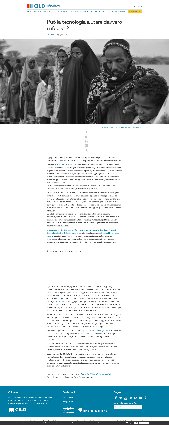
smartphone (60, 301)
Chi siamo (37, 11)
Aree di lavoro (48, 11)
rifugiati (112, 127)
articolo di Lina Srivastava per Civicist (98, 374)
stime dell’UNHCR (64, 165)
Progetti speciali (86, 11)
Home (29, 11)
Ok (136, 423)
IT (138, 6)
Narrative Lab (134, 11)
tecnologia (105, 127)
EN (141, 6)
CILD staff (50, 35)
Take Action (99, 11)
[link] (134, 6)
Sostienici (122, 11)
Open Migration (136, 127)
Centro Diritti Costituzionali (67, 11)
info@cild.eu (67, 402)
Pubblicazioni (111, 11)
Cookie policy (144, 423)
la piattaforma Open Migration (94, 331)
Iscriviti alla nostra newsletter (125, 403)
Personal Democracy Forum (123, 127)
